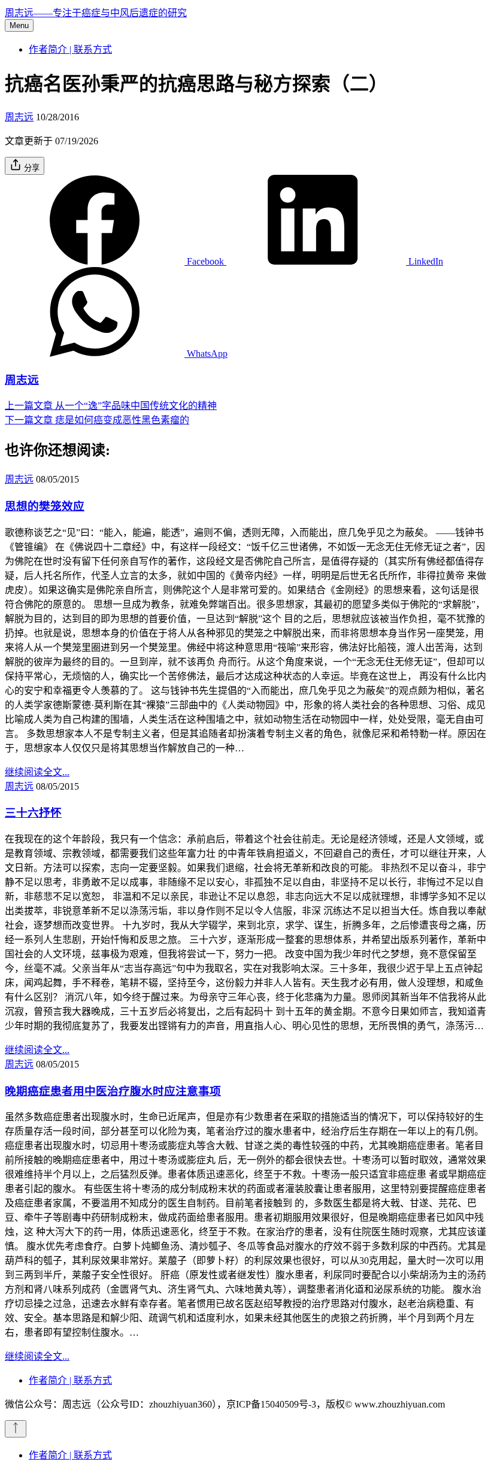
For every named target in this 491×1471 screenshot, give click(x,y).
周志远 (19, 117)
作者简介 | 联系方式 (70, 49)
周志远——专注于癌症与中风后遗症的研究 (96, 13)
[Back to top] (15, 1428)
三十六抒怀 (33, 812)
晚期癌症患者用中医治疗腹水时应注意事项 (113, 1091)
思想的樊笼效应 (44, 506)
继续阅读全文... (37, 772)
